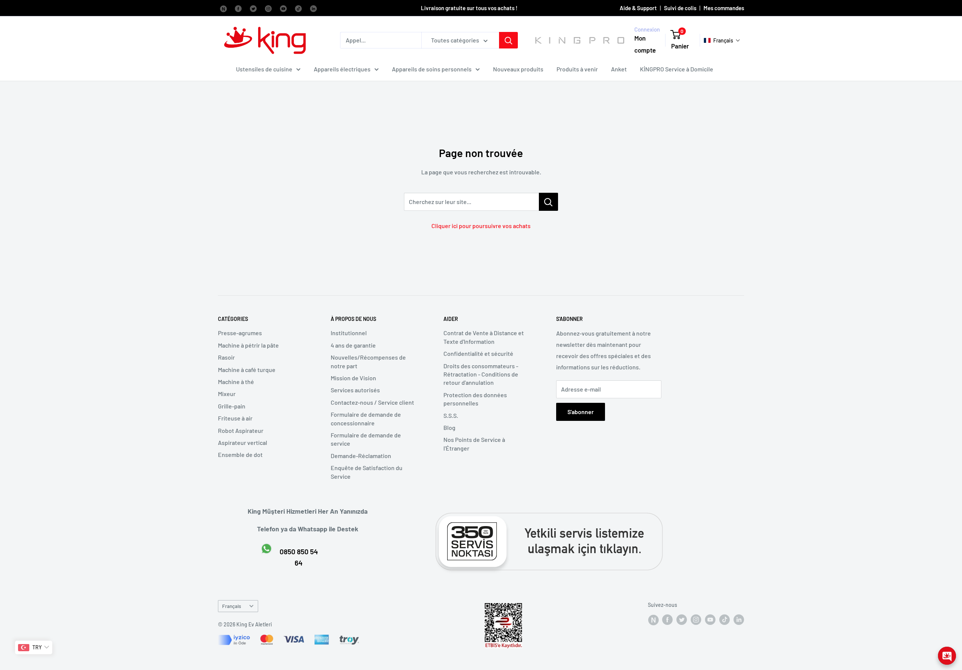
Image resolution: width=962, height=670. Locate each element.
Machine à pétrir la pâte (248, 345)
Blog (449, 427)
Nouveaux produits (518, 69)
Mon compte (645, 44)
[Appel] (508, 40)
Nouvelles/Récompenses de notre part (368, 361)
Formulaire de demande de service (366, 439)
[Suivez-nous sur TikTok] (298, 8)
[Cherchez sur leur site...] (548, 202)
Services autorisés (355, 389)
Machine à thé (236, 381)
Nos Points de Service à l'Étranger (474, 443)
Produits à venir (577, 69)
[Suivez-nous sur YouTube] (283, 8)
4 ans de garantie (353, 345)
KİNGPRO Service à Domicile (676, 69)
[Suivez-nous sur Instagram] (268, 8)
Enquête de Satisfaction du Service (366, 471)
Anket (619, 69)
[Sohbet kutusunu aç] (947, 656)
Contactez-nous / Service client (372, 402)
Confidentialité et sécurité (478, 353)
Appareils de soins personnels (432, 69)
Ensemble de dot (240, 454)
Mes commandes (723, 8)
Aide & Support (638, 8)
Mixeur (227, 393)
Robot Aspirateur (240, 430)
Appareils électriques (342, 69)
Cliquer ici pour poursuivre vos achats (481, 225)
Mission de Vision (353, 377)
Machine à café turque (246, 369)
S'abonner (580, 411)
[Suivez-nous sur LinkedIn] (313, 8)
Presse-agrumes (240, 332)
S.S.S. (450, 415)
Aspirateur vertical (242, 442)
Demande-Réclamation (361, 455)
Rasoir (226, 357)
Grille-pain (231, 406)
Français (231, 606)
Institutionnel (349, 332)
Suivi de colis (680, 8)
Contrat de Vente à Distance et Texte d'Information (483, 337)
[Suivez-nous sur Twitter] (253, 8)
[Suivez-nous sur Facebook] (223, 8)
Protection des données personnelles (475, 399)
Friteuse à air (235, 418)
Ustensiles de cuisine (264, 69)
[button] (722, 40)
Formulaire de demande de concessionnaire (366, 418)
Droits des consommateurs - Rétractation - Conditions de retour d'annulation (480, 374)
